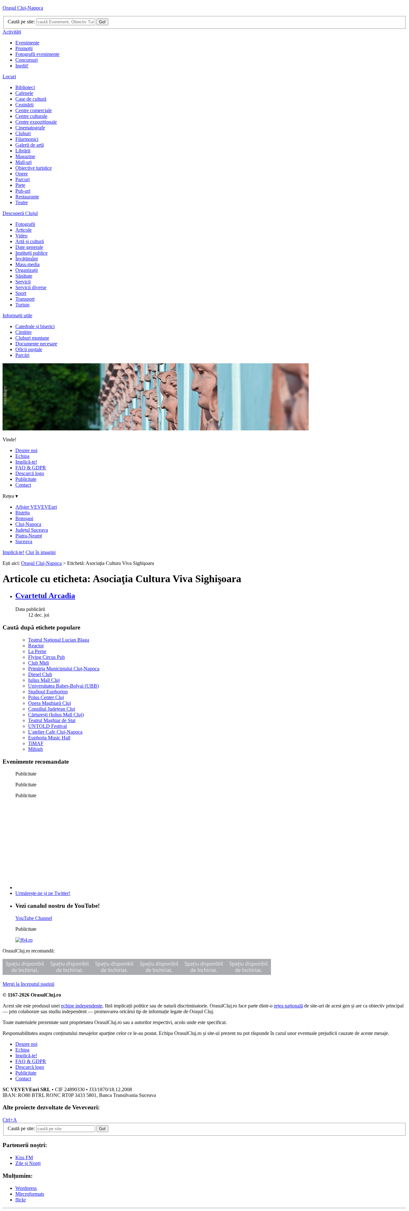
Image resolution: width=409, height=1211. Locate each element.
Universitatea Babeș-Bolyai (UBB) (63, 686)
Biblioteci (25, 87)
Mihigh (35, 749)
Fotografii (25, 224)
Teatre (21, 202)
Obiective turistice (33, 168)
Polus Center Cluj (46, 697)
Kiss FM (24, 1157)
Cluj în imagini (41, 552)
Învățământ (26, 258)
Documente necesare (36, 343)
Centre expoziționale (36, 122)
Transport (25, 299)
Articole (23, 230)
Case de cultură (30, 99)
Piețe (20, 185)
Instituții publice (31, 253)
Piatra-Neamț (28, 535)
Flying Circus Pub (46, 657)
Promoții (24, 48)
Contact (23, 485)
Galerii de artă (29, 145)
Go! (102, 21)
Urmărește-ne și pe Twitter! (42, 893)
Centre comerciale (33, 110)
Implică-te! (26, 462)
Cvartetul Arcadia (45, 595)
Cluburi (23, 133)
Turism (22, 304)
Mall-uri (23, 162)
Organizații (26, 270)
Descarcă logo (29, 473)
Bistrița (22, 512)
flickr (20, 1199)
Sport (20, 293)
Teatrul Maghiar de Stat (51, 720)
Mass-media (27, 264)
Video (21, 235)
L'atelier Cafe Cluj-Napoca (55, 732)
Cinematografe (30, 127)
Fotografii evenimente (37, 54)
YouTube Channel (33, 918)
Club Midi (38, 663)
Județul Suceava (31, 530)
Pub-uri (22, 191)
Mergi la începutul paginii (28, 984)
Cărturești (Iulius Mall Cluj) (56, 714)
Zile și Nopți (28, 1163)
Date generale (29, 247)
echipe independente (81, 1005)
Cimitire (23, 332)
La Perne (37, 651)
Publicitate (25, 479)
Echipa (22, 456)
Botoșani (24, 518)
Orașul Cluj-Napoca (23, 8)
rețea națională (288, 1005)
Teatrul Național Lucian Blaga (58, 640)
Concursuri (26, 60)
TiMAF (35, 743)
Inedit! (21, 65)
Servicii (23, 281)
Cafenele (24, 93)
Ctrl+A (10, 1119)
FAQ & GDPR (30, 467)
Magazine (25, 156)
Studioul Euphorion (48, 691)
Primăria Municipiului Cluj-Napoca (63, 668)
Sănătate (23, 276)
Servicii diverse (30, 287)
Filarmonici (26, 139)
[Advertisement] (63, 843)
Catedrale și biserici (35, 326)
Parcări (22, 355)
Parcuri (22, 179)
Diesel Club (40, 674)
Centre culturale (31, 116)
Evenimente (27, 42)
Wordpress (26, 1188)
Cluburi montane (32, 338)
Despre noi (26, 450)
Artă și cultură (29, 241)
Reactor (36, 645)
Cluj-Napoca (28, 524)
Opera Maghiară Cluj (49, 703)
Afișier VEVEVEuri (36, 507)
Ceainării (24, 104)
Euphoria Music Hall (49, 737)
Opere (21, 173)
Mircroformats (29, 1194)
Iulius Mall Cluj (44, 680)
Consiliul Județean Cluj (51, 709)
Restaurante (27, 196)
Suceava (23, 541)
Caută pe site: (21, 21)
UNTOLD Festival (47, 726)
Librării (22, 150)
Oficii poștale (28, 349)
